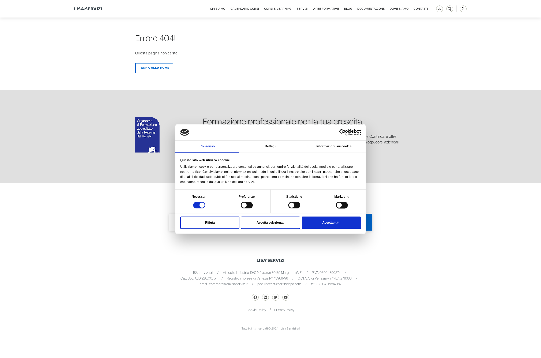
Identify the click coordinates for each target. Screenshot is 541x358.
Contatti (421, 8)
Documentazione (371, 8)
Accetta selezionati (270, 222)
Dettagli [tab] (270, 146)
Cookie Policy (256, 310)
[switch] (247, 205)
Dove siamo (399, 8)
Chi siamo (217, 8)
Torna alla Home (154, 67)
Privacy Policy (284, 310)
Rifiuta (210, 222)
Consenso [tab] (207, 146)
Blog (348, 8)
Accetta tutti (331, 222)
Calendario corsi (245, 8)
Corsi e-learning (278, 8)
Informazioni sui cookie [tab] (333, 146)
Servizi (302, 8)
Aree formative (326, 8)
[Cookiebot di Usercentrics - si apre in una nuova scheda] (342, 132)
